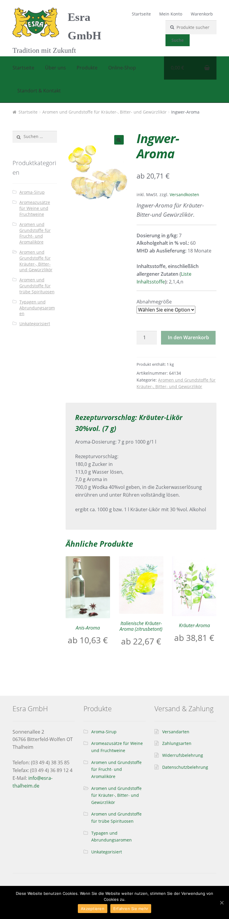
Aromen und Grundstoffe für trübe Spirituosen (37, 286)
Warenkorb (202, 14)
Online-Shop (122, 67)
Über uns (55, 67)
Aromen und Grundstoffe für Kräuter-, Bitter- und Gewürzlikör (104, 112)
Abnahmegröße (154, 301)
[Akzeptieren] (222, 903)
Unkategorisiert (34, 323)
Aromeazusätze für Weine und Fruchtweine (34, 208)
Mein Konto (170, 14)
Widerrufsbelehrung (182, 755)
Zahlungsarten (176, 743)
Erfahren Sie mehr (130, 908)
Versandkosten (184, 194)
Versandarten (175, 731)
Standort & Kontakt (39, 90)
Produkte (87, 67)
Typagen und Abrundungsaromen (37, 308)
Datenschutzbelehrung (185, 767)
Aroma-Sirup (32, 192)
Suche (177, 40)
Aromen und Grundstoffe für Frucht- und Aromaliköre (35, 233)
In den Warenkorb (188, 337)
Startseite (141, 14)
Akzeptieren (92, 908)
